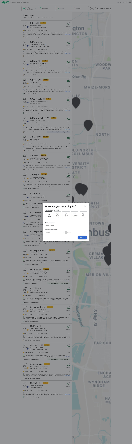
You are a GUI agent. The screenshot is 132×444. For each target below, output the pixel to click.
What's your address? (50, 222)
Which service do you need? (52, 210)
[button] (85, 206)
